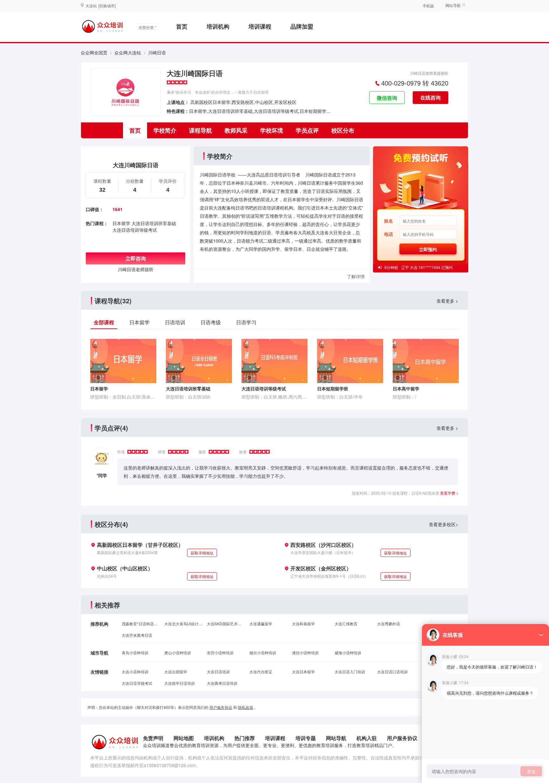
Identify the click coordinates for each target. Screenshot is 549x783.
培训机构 (218, 26)
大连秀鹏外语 (388, 623)
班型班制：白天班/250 (188, 397)
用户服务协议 (220, 707)
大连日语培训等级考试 (134, 230)
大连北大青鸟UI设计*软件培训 (183, 623)
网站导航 (336, 738)
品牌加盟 (301, 26)
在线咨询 (430, 97)
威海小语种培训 (348, 652)
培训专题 (305, 738)
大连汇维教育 (346, 623)
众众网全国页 (94, 52)
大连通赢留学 (260, 623)
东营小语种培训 (220, 652)
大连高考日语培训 (222, 683)
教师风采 (236, 130)
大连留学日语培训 (179, 683)
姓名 (388, 220)
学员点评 (307, 130)
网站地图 (183, 738)
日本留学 (121, 223)
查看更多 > (447, 301)
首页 (181, 26)
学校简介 (164, 130)
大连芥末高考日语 (137, 635)
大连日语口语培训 (392, 671)
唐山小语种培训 (177, 652)
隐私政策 (245, 707)
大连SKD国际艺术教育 (226, 623)
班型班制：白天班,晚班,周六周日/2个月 (274, 397)
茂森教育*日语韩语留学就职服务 (141, 623)
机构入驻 (366, 738)
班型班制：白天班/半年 (340, 397)
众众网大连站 (127, 52)
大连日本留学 (303, 671)
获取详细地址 (202, 552)
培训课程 (259, 26)
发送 (531, 771)
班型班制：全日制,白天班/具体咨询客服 (123, 397)
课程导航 (200, 130)
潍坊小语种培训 (305, 652)
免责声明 (153, 738)
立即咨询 (135, 258)
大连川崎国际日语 (195, 73)
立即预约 (428, 249)
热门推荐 (244, 738)
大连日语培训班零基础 (154, 223)
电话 (388, 234)
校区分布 (342, 130)
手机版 (428, 5)
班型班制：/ (404, 397)
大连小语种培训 (135, 671)
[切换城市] (107, 5)
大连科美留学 (303, 623)
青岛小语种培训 (135, 652)
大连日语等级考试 (137, 683)
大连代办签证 (260, 671)
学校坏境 (271, 130)
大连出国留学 (175, 671)
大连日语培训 (218, 671)
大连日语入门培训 (350, 671)
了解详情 (356, 276)
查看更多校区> (443, 524)
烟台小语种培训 (262, 652)
